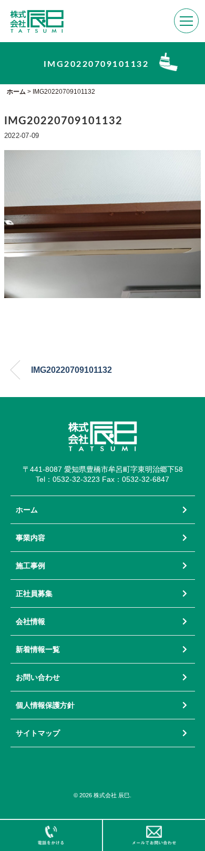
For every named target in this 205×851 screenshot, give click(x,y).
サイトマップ (38, 733)
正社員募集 (34, 593)
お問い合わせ (38, 677)
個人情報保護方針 (45, 705)
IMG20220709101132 (71, 369)
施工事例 (30, 565)
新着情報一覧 (38, 649)
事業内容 (30, 537)
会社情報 (30, 621)
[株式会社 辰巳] (37, 15)
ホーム (27, 510)
